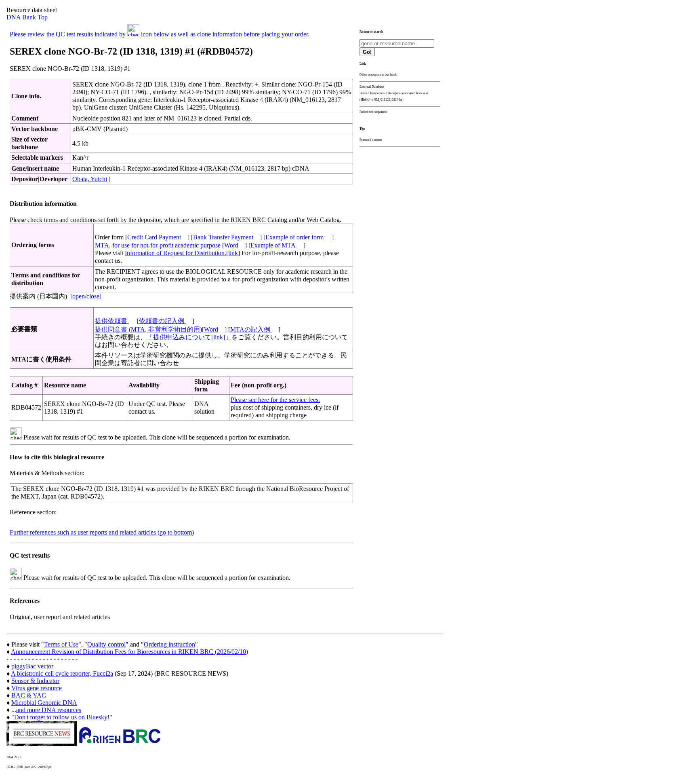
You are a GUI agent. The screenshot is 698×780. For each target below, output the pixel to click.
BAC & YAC (28, 695)
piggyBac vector (32, 666)
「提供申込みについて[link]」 (189, 337)
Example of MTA (273, 245)
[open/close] (85, 296)
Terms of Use (61, 644)
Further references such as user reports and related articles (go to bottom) (102, 532)
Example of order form (295, 237)
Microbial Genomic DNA (44, 702)
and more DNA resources (48, 709)
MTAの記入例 (251, 329)
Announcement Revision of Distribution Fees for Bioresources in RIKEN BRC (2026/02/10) (129, 651)
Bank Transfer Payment (223, 237)
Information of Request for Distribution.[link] (182, 252)
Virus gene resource (36, 688)
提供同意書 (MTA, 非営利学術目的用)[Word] (161, 329)
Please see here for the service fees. (275, 399)
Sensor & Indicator (35, 680)
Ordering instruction (169, 644)
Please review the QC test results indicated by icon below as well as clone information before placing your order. (159, 34)
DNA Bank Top (27, 17)
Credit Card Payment (154, 237)
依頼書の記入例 (162, 320)
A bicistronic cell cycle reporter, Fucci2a (62, 673)
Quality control (106, 644)
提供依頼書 (112, 320)
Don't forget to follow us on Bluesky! (61, 717)
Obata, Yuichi (89, 178)
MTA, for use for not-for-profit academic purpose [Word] (171, 245)
